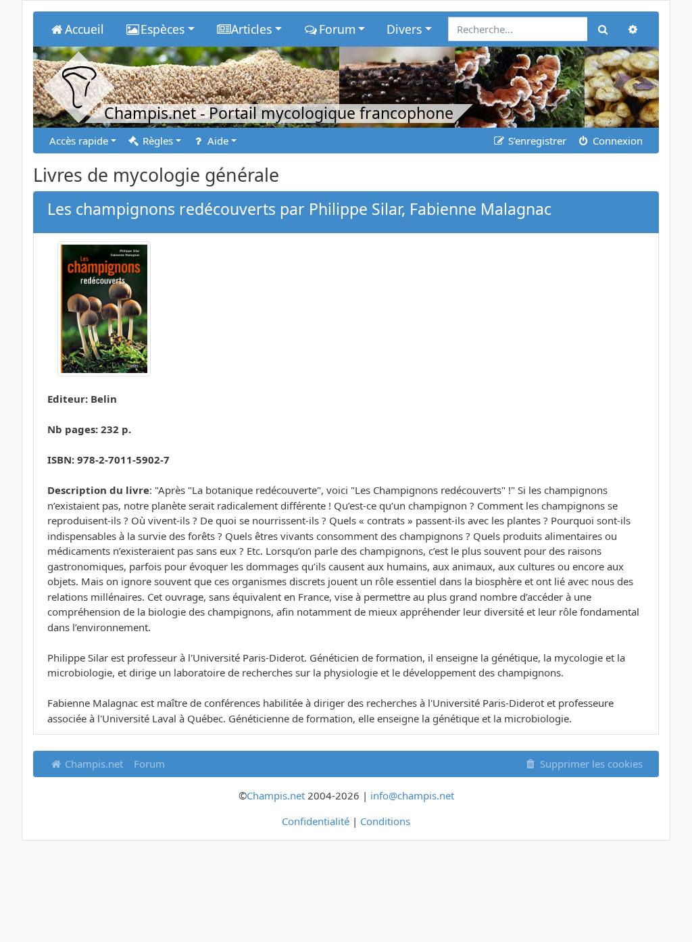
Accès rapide (78, 140)
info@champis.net (412, 795)
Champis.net (92, 763)
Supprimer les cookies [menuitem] (590, 763)
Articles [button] (251, 29)
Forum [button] (337, 29)
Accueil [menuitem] (84, 29)
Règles (156, 140)
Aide (216, 140)
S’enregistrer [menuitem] (535, 140)
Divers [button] (404, 29)
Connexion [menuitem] (616, 140)
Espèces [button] (162, 29)
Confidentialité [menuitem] (315, 821)
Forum (149, 763)
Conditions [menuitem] (385, 821)
